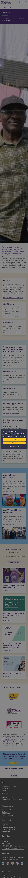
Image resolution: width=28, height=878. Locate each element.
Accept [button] (14, 439)
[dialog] (14, 439)
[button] (14, 446)
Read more (22, 436)
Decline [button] (14, 442)
